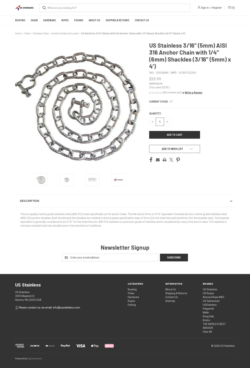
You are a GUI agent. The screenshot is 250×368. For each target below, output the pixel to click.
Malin (206, 312)
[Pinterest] (178, 159)
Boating (20, 20)
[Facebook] (151, 159)
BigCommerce (34, 358)
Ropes (65, 20)
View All (207, 331)
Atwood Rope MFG (213, 297)
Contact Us (142, 20)
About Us (94, 20)
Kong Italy (208, 316)
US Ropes (208, 293)
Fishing (78, 20)
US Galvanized (211, 300)
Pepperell (208, 308)
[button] (192, 92)
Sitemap (170, 300)
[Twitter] (171, 159)
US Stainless (210, 289)
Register (217, 7)
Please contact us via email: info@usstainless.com (49, 307)
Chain (34, 20)
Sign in (205, 7)
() (233, 7)
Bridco (206, 320)
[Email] (158, 159)
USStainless (210, 304)
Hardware (49, 20)
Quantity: (155, 113)
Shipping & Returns (117, 20)
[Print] (164, 159)
